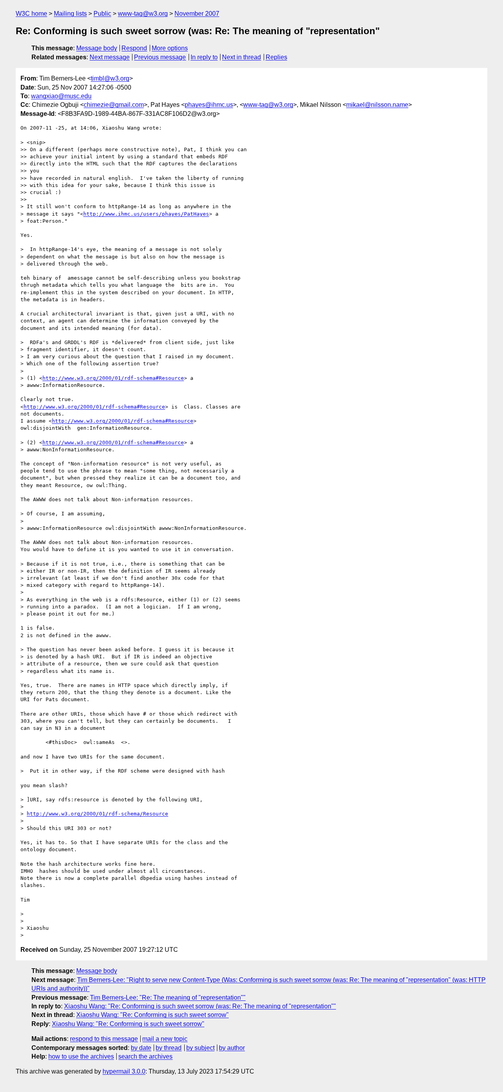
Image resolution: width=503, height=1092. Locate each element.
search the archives (145, 1056)
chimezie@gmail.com (114, 104)
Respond (134, 48)
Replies (276, 57)
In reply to (204, 57)
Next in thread (241, 57)
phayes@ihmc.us (209, 104)
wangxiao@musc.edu (61, 96)
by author (232, 1047)
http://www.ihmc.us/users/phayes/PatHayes (146, 214)
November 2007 (196, 13)
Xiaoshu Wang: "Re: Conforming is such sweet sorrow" (152, 1014)
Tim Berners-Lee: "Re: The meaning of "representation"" (168, 997)
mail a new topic (164, 1038)
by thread (169, 1047)
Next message (110, 57)
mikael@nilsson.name (377, 104)
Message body (96, 48)
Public (102, 13)
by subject (200, 1047)
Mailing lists (70, 13)
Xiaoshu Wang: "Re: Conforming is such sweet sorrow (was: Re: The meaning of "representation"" (200, 1006)
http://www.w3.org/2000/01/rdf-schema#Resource (113, 378)
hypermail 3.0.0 (124, 1071)
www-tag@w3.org (143, 13)
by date (141, 1047)
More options (170, 48)
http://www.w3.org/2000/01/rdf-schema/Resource (97, 814)
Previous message (160, 57)
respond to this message (104, 1038)
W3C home (31, 13)
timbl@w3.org (110, 78)
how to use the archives (81, 1056)
